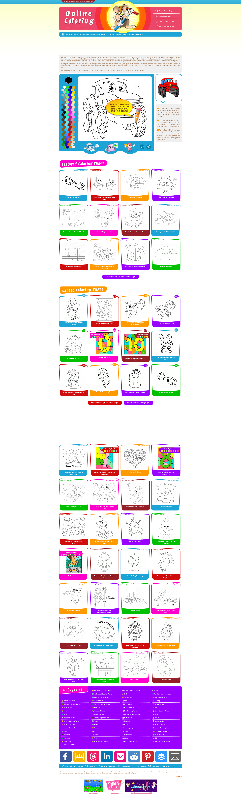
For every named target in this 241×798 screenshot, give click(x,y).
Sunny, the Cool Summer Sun (166, 232)
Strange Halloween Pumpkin (166, 645)
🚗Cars (64, 731)
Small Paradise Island (135, 197)
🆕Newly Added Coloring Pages (102, 694)
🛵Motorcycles (127, 735)
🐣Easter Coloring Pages (161, 711)
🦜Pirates (95, 738)
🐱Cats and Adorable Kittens (131, 714)
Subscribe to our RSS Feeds (160, 766)
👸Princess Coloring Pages (70, 721)
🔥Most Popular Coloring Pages (102, 690)
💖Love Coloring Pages (69, 724)
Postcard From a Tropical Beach (73, 232)
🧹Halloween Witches (69, 745)
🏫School (65, 711)
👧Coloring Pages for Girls (100, 718)
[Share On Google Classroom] (79, 756)
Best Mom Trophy (166, 506)
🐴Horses (156, 714)
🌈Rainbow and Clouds (159, 697)
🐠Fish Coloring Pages (129, 711)
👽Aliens (95, 721)
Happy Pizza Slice (135, 541)
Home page (68, 766)
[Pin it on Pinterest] (148, 756)
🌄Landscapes (127, 697)
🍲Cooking (156, 701)
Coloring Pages (100, 34)
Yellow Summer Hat (166, 266)
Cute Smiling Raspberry (135, 576)
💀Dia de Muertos (158, 721)
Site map (80, 766)
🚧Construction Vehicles (160, 731)
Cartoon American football (135, 506)
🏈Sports (156, 707)
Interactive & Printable (89, 34)
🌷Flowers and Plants (68, 701)
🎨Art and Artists (67, 707)
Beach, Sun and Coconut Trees (135, 232)
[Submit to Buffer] (161, 756)
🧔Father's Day (66, 741)
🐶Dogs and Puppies (68, 718)
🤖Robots (95, 724)
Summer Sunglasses (73, 197)
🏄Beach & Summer (128, 707)
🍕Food (125, 701)
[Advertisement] (120, 45)
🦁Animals (95, 728)
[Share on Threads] (93, 756)
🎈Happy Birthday (158, 704)
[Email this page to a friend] (175, 756)
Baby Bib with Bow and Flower (135, 392)
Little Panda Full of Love (166, 323)
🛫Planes (95, 735)
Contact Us (92, 766)
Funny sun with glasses (166, 197)
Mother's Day (115, 793)
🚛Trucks (95, 731)
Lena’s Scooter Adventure (73, 576)
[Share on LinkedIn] (107, 756)
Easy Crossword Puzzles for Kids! (141, 793)
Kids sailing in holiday (104, 232)
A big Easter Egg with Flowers (104, 645)
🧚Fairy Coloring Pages (129, 741)
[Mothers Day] (115, 791)
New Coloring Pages (165, 16)
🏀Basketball (96, 707)
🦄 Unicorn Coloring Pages (161, 728)
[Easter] (93, 791)
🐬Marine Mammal (98, 714)
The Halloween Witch (74, 645)
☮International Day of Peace (131, 690)
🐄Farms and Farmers (99, 711)
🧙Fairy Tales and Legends (100, 741)
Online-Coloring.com (71, 34)
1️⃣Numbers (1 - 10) (159, 735)
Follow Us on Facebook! (166, 26)
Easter (96, 793)
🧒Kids (155, 738)
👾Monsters (126, 721)
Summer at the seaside (73, 266)
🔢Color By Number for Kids (100, 697)
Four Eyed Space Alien (73, 506)
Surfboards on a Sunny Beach (135, 266)
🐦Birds (64, 714)
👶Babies (156, 718)
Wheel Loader (135, 610)
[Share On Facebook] (66, 756)
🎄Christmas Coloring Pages (101, 704)
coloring (127, 772)
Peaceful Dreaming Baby (104, 392)
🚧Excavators (66, 735)
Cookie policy (142, 766)
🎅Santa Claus (127, 704)
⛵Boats (124, 694)
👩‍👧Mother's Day (127, 718)
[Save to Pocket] (120, 756)
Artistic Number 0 (104, 357)
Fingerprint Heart (135, 472)
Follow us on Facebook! (108, 766)
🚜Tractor (125, 731)
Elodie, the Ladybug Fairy (104, 323)
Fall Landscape (135, 679)
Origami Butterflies (73, 610)
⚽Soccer (155, 690)
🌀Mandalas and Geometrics (161, 694)
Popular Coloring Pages (166, 11)
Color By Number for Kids (166, 21)
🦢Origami (125, 738)
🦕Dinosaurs (66, 738)
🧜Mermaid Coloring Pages (161, 741)
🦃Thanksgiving (127, 728)
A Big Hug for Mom (73, 358)
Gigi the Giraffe (166, 679)
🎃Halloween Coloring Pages (71, 704)
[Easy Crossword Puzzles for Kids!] (141, 786)
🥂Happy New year (159, 724)
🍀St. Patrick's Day (98, 701)
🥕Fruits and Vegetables (69, 728)
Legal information (127, 766)
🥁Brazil (125, 724)
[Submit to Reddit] (134, 756)
